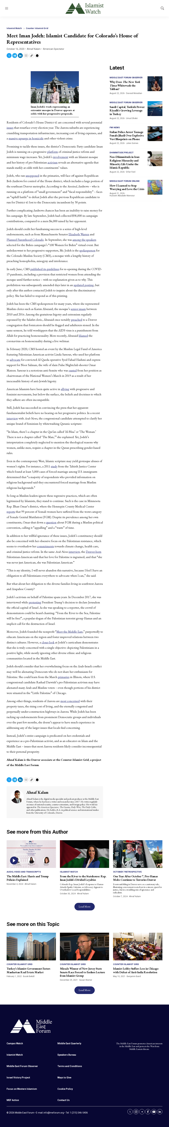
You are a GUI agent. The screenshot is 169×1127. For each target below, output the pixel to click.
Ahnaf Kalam (34, 49)
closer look (48, 642)
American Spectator (53, 49)
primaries (63, 677)
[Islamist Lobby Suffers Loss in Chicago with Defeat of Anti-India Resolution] (137, 946)
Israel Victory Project (18, 1077)
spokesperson (87, 250)
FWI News (115, 127)
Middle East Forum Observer (126, 77)
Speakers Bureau (66, 1054)
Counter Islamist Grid (37, 28)
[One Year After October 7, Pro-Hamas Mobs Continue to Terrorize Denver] (137, 854)
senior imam (78, 309)
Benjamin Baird (134, 976)
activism (53, 162)
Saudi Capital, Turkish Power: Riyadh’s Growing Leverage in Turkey (127, 110)
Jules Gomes (132, 143)
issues (10, 128)
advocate (15, 360)
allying (65, 389)
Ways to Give (64, 1077)
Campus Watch (15, 1043)
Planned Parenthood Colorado (25, 240)
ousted (73, 370)
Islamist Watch (14, 28)
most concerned (70, 701)
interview (12, 418)
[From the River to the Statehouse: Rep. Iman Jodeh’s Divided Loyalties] (84, 854)
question (51, 522)
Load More (84, 906)
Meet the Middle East (69, 632)
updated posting (84, 285)
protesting (35, 602)
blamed (83, 336)
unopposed (32, 176)
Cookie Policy (65, 1089)
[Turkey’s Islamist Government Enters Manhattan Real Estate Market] (31, 946)
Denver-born (93, 552)
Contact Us (63, 1100)
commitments (45, 546)
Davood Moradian (134, 93)
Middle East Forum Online (124, 181)
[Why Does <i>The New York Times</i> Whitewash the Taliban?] (155, 83)
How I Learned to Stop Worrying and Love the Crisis (127, 187)
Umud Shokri (132, 118)
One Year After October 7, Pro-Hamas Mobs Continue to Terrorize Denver (135, 878)
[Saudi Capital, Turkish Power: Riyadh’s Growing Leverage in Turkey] (155, 108)
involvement (60, 157)
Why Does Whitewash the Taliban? (125, 85)
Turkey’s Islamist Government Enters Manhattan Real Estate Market (28, 970)
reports (11, 512)
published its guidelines (44, 269)
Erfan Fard (130, 172)
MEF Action (13, 1100)
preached (76, 320)
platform (52, 152)
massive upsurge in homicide (26, 138)
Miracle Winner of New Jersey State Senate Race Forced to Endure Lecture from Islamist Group (82, 972)
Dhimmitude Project (122, 152)
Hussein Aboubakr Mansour (122, 195)
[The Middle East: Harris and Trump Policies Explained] (31, 854)
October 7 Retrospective (127, 872)
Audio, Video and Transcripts (24, 872)
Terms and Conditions (69, 1066)
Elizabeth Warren (78, 234)
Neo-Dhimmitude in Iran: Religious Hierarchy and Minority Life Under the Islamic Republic (125, 162)
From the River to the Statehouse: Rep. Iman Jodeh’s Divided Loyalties (83, 878)
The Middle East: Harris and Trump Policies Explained (28, 878)
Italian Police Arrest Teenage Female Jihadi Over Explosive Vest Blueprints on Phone (127, 135)
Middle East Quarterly (69, 1043)
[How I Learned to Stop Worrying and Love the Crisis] (155, 187)
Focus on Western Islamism (22, 1089)
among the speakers (84, 240)
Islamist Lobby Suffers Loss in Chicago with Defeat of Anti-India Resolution (135, 970)
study (54, 466)
